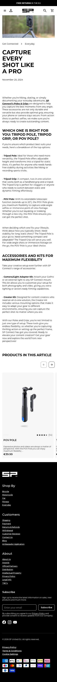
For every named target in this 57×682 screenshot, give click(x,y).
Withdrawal (7, 530)
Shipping (6, 520)
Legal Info (6, 580)
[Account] (11, 11)
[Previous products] (44, 365)
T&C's (5, 583)
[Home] (28, 10)
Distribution (7, 569)
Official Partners (9, 566)
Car (3, 498)
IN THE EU (28, 3)
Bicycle (5, 491)
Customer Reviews (11, 534)
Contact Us (7, 537)
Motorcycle (7, 495)
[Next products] (52, 365)
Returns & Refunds (11, 527)
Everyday (30, 44)
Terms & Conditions (12, 651)
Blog (4, 541)
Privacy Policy (8, 576)
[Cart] (52, 11)
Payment (6, 524)
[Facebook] (4, 622)
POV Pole (10, 440)
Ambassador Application (13, 544)
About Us (6, 559)
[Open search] (45, 11)
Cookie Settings (10, 654)
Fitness (5, 502)
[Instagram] (9, 622)
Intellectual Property (11, 573)
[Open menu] (5, 11)
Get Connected (10, 44)
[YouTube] (15, 622)
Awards (5, 563)
